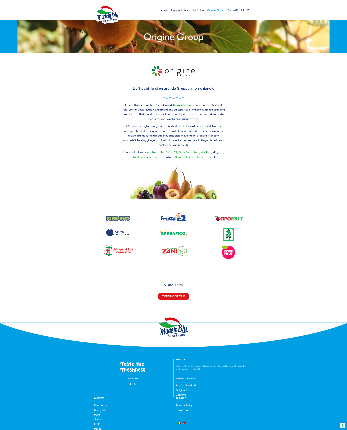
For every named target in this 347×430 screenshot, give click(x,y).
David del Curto (184, 157)
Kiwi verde (100, 405)
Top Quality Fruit (186, 385)
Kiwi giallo (100, 410)
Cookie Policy (184, 410)
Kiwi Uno (205, 152)
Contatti (181, 394)
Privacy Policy (184, 405)
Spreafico (155, 157)
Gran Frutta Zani (189, 152)
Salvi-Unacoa (138, 157)
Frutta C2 (171, 152)
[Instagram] (135, 384)
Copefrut (202, 157)
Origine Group (184, 390)
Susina (98, 419)
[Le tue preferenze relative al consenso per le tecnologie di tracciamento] (342, 425)
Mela (97, 424)
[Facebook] (130, 384)
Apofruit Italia (155, 152)
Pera (97, 414)
